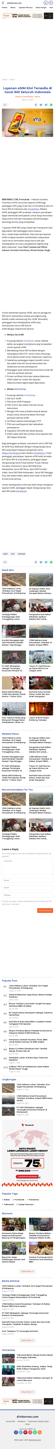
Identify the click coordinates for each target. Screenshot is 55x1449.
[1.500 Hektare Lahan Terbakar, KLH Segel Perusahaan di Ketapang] (14, 579)
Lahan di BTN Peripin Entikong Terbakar (39, 719)
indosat (21, 554)
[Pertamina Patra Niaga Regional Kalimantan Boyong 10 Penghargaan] (14, 1224)
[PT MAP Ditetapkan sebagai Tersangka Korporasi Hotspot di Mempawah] (14, 657)
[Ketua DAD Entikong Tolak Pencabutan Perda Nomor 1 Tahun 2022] (14, 683)
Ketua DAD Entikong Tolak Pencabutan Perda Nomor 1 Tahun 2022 (13, 694)
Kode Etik (10, 1421)
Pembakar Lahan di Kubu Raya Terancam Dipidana (28, 1059)
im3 (12, 554)
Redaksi (21, 1421)
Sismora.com (35, 1440)
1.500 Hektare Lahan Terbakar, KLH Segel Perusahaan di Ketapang (13, 590)
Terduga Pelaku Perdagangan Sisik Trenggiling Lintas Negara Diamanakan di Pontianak (13, 616)
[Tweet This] (41, 105)
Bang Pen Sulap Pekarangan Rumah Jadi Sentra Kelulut (13, 1259)
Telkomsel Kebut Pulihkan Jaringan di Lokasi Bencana (34, 1379)
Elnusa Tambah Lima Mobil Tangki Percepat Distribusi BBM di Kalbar (30, 1004)
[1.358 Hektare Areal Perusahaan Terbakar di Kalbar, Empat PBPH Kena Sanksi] (41, 631)
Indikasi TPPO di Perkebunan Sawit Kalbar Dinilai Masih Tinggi (29, 1067)
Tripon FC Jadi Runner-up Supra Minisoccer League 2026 (40, 668)
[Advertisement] (27, 49)
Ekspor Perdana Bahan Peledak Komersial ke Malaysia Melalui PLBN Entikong (30, 1032)
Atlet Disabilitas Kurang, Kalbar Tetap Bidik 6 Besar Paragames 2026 (34, 1367)
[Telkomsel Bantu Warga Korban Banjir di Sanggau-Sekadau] (8, 1358)
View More (26, 1271)
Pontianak (19, 1200)
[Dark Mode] (46, 3)
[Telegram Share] (46, 105)
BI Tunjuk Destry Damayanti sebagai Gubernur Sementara (31, 1014)
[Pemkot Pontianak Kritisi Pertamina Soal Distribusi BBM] (41, 1248)
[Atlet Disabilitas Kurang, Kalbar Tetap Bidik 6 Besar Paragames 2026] (8, 1370)
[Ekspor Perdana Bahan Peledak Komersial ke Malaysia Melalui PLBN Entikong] (41, 1224)
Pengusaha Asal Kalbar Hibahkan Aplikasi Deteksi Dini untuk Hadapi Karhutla (40, 616)
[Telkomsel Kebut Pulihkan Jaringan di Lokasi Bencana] (8, 1381)
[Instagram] (30, 1432)
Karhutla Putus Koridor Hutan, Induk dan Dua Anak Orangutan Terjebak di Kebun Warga (41, 694)
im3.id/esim (28, 340)
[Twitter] (21, 1432)
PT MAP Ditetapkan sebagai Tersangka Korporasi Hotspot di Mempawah (12, 668)
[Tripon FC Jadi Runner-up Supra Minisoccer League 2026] (41, 657)
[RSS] (40, 1432)
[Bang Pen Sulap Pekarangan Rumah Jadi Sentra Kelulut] (14, 1248)
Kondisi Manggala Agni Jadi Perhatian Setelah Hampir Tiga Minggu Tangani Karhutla (13, 642)
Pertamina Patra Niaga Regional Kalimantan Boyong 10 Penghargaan (13, 1235)
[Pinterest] (25, 1432)
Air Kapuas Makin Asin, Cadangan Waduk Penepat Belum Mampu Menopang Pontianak (40, 591)
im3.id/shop (33, 209)
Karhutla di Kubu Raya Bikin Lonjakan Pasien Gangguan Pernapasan (30, 1023)
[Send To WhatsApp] (51, 105)
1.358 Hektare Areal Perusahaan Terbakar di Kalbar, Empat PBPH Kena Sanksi (40, 642)
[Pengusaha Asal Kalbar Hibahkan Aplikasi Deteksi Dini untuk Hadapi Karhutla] (41, 605)
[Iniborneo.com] (14, 3)
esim (5, 554)
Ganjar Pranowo (26, 1204)
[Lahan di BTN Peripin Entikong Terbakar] (41, 708)
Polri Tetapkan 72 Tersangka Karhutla (20, 1331)
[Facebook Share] (36, 105)
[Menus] (3, 3)
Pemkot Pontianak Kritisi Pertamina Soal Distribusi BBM (41, 1259)
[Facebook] (16, 1432)
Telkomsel (9, 1204)
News (37, 96)
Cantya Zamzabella (24, 96)
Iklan (27, 1424)
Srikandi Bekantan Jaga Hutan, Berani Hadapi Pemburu (30, 996)
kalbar (7, 1200)
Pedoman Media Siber (38, 1421)
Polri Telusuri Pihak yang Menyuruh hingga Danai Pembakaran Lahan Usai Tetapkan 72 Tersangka (13, 720)
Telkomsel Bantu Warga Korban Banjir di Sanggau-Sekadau (35, 1356)
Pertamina (34, 1200)
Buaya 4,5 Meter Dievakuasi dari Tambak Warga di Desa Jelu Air (28, 1049)
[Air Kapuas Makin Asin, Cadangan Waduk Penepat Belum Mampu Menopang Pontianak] (41, 579)
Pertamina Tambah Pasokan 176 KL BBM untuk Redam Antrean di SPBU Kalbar (28, 1041)
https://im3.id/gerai (12, 453)
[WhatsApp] (35, 1432)
